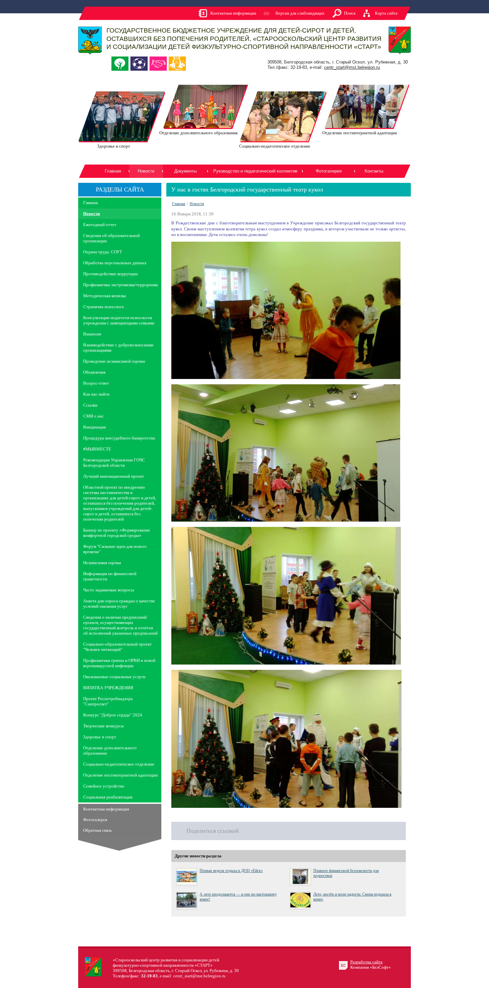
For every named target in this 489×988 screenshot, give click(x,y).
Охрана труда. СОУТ (102, 251)
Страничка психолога (103, 306)
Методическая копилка (104, 295)
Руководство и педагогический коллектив (255, 171)
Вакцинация (94, 427)
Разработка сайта (366, 961)
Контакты (374, 171)
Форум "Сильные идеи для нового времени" (115, 549)
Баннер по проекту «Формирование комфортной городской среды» (116, 533)
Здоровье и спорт (99, 736)
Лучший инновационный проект (113, 476)
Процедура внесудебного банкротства (119, 437)
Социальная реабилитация (107, 797)
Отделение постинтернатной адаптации (120, 775)
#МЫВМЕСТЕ (97, 448)
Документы (185, 171)
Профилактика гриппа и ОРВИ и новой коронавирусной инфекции (119, 663)
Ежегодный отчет (99, 224)
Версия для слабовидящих (300, 13)
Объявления (94, 372)
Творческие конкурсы (103, 725)
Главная (113, 171)
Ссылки (90, 405)
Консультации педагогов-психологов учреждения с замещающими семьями (118, 320)
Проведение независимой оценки (114, 361)
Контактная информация (233, 13)
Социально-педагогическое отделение (118, 764)
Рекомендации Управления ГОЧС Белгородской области (114, 462)
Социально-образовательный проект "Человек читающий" (117, 647)
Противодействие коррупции (110, 273)
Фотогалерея (329, 171)
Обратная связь (97, 830)
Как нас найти (96, 394)
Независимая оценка (102, 562)
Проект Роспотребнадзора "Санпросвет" (108, 701)
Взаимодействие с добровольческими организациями (118, 347)
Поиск (350, 13)
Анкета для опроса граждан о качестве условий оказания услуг (119, 603)
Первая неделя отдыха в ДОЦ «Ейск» (231, 870)
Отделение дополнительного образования (110, 750)
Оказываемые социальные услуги (114, 676)
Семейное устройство (103, 786)
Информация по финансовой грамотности (109, 576)
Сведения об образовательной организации (111, 238)
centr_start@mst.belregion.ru (352, 67)
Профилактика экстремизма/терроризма (120, 284)
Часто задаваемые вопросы (108, 589)
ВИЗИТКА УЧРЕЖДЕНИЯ (108, 687)
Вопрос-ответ (96, 383)
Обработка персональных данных (115, 262)
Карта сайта (386, 13)
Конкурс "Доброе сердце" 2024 (112, 714)
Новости (91, 213)
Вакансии (92, 333)
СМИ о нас (93, 416)
